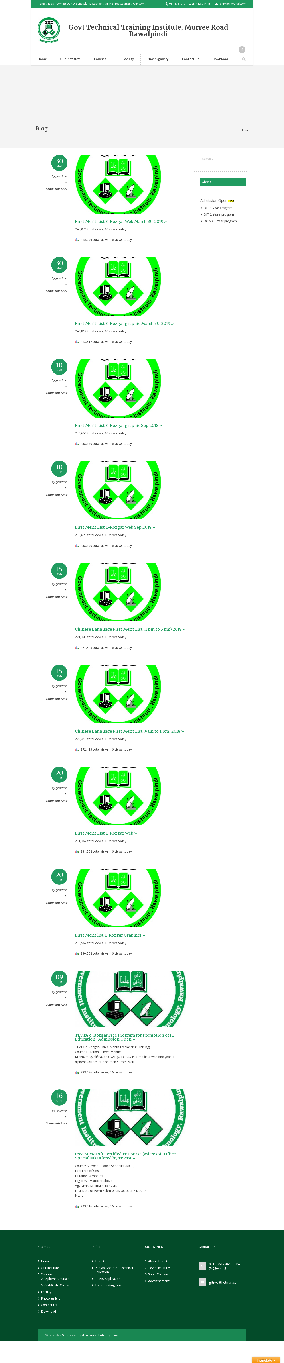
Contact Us (63, 4)
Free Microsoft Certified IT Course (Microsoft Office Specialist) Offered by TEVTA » (125, 1156)
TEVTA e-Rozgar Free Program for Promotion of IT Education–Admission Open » (124, 1037)
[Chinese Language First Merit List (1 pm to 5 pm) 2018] (118, 625)
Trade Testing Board (109, 1285)
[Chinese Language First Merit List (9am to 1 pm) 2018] (118, 727)
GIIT (64, 1335)
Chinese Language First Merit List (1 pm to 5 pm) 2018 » (130, 629)
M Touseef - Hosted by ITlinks (99, 1335)
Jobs (51, 4)
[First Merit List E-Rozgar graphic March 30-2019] (118, 319)
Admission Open (214, 196)
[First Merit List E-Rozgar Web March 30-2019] (118, 217)
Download (220, 59)
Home (41, 4)
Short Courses (158, 1274)
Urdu (76, 4)
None (64, 189)
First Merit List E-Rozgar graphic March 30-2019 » (124, 323)
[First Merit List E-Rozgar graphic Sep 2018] (118, 421)
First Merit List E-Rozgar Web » (106, 833)
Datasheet (95, 4)
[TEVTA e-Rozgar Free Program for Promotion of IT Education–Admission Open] (130, 1031)
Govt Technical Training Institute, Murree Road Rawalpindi (148, 30)
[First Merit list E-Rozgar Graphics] (118, 931)
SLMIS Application (107, 1279)
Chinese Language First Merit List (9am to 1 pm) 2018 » (129, 731)
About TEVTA (157, 1261)
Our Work (139, 4)
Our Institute (70, 59)
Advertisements (159, 1281)
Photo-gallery (158, 59)
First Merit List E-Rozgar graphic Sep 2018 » (118, 425)
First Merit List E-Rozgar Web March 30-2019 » (121, 221)
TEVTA (99, 1261)
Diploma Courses (56, 1279)
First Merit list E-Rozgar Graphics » (110, 935)
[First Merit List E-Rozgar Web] (118, 829)
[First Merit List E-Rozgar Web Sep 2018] (118, 523)
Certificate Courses (58, 1285)
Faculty (128, 59)
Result (83, 4)
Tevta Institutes (159, 1268)
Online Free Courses (117, 4)
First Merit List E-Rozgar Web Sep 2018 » (115, 527)
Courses (96, 59)
